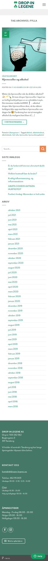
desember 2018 (15, 363)
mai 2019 (12, 339)
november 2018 (15, 368)
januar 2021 (13, 243)
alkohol (29, 132)
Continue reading (14, 122)
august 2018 (13, 382)
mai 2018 (12, 396)
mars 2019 (13, 349)
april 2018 (12, 401)
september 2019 (15, 320)
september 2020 (15, 263)
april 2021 (12, 229)
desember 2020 (15, 248)
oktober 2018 (14, 372)
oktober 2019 (14, 315)
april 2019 (12, 344)
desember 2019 (15, 306)
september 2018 (15, 377)
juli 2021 (12, 215)
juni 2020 (12, 277)
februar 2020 (14, 296)
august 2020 (14, 267)
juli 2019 (12, 329)
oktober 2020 (14, 258)
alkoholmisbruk (38, 132)
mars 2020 (13, 291)
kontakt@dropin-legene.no (14, 471)
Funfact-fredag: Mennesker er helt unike (26, 194)
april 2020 (13, 286)
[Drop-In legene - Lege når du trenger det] (24, 4)
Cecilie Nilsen (35, 87)
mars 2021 (13, 234)
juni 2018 (12, 392)
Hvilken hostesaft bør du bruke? (22, 173)
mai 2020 (12, 282)
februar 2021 (14, 238)
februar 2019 (14, 353)
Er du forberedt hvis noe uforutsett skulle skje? (26, 167)
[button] (44, 4)
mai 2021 (12, 224)
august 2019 (13, 325)
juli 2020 (12, 272)
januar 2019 (13, 358)
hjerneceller (24, 135)
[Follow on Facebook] (5, 529)
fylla (17, 135)
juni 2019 (12, 334)
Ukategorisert (9, 76)
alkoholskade (6, 135)
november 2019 (15, 310)
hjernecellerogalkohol (36, 135)
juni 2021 (12, 219)
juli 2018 (12, 387)
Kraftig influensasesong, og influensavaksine (20, 180)
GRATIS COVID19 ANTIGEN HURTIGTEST (21, 188)
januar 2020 (14, 301)
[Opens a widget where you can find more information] (38, 556)
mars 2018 (13, 406)
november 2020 (15, 253)
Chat (4, 487)
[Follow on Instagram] (10, 529)
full (13, 135)
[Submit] (43, 149)
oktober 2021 (14, 210)
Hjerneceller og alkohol (15, 79)
